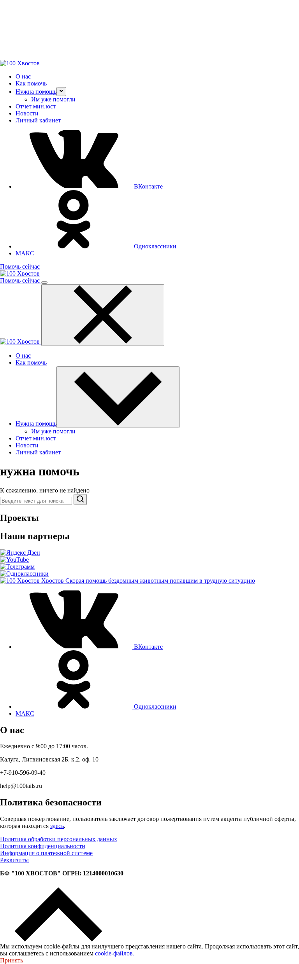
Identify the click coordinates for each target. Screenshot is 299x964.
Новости (27, 113)
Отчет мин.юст (36, 106)
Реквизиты (14, 860)
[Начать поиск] (80, 499)
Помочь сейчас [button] (20, 266)
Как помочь (31, 83)
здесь (57, 826)
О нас (23, 76)
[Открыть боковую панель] (44, 282)
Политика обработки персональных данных (58, 839)
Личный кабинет (38, 120)
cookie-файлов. (114, 953)
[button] (61, 91)
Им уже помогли (53, 99)
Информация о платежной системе (46, 853)
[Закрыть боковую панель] (102, 315)
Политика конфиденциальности (42, 846)
